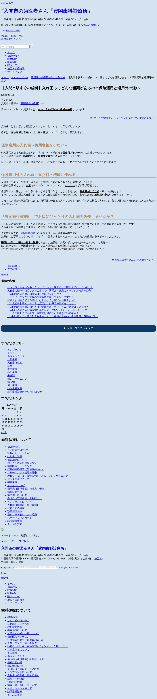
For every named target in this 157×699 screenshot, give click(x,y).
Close (4, 573)
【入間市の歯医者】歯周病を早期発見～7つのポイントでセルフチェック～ (48, 310)
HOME (5, 274)
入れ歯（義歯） (16, 362)
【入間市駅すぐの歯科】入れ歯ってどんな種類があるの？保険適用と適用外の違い (52, 316)
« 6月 (4, 432)
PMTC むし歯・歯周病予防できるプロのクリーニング (37, 475)
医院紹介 (12, 62)
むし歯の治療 (14, 456)
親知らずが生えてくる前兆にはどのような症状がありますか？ (41, 300)
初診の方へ (13, 55)
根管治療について (17, 459)
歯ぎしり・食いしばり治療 (22, 514)
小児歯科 (12, 372)
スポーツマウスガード (19, 517)
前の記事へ (13, 266)
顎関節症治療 (14, 511)
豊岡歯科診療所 (29, 103)
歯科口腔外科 (14, 492)
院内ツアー (13, 65)
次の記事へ (13, 269)
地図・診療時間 (16, 68)
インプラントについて (19, 501)
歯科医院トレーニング (19, 466)
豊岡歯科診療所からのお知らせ (48, 77)
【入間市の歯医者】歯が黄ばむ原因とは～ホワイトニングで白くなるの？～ (49, 306)
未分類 (11, 375)
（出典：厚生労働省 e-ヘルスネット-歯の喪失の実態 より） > (122, 118)
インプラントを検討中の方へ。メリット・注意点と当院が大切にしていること (50, 287)
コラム (11, 353)
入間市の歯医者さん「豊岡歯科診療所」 (34, 548)
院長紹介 (12, 59)
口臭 (9, 365)
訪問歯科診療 (14, 388)
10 (3, 419)
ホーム (11, 52)
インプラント (14, 349)
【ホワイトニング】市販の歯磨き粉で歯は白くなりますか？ (40, 297)
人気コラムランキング (78, 328)
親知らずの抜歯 (16, 508)
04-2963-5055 (13, 30)
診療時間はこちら (11, 39)
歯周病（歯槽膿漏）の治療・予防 (25, 488)
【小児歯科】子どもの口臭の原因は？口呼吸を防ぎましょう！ (41, 303)
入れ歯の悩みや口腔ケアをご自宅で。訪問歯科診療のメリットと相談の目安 (49, 290)
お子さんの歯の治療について (23, 463)
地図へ (95, 25)
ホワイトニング (16, 356)
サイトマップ (14, 71)
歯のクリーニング (17, 378)
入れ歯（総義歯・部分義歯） (23, 505)
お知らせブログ (19, 77)
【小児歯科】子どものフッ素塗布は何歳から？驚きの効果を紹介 (42, 313)
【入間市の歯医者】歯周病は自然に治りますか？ (34, 294)
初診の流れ (13, 446)
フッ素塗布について (18, 479)
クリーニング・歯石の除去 (22, 472)
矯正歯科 (12, 385)
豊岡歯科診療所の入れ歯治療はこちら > (134, 260)
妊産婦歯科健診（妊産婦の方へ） (25, 469)
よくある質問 (14, 524)
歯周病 (11, 382)
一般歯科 (12, 359)
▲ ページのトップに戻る (15, 541)
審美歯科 (12, 369)
